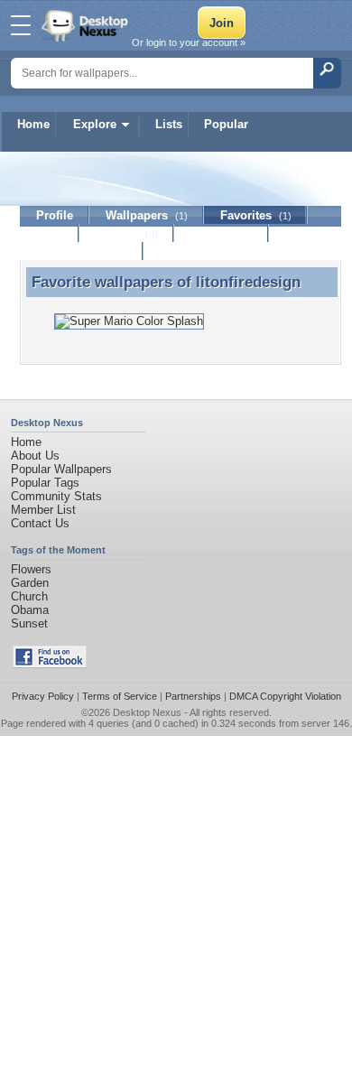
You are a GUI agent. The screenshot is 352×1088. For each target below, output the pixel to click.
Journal (127, 233)
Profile (54, 215)
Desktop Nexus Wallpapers (87, 25)
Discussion (221, 233)
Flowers (31, 569)
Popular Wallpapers (61, 469)
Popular (226, 124)
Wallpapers (147, 215)
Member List (43, 509)
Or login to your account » (188, 42)
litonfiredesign (248, 282)
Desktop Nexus (147, 712)
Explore (94, 124)
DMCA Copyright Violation (285, 696)
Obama (30, 610)
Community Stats (56, 496)
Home (33, 124)
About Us (35, 455)
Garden (30, 583)
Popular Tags (45, 482)
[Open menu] (21, 25)
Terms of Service (119, 696)
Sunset (29, 623)
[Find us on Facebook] (50, 664)
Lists (168, 124)
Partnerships (193, 696)
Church (29, 596)
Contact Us (40, 523)
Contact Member (81, 251)
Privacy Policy (43, 696)
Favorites (256, 215)
